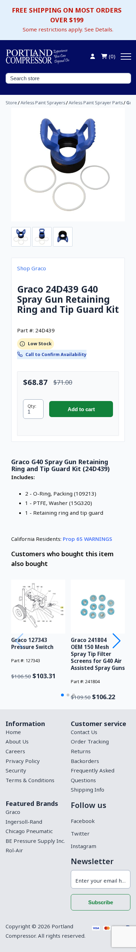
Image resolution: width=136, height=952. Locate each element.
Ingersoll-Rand (24, 821)
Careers (15, 751)
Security (16, 770)
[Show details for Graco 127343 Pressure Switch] (38, 607)
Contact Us (84, 731)
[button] (62, 695)
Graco (13, 811)
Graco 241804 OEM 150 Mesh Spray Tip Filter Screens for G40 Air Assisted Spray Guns (98, 653)
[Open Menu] (126, 56)
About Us (17, 741)
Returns (81, 751)
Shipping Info (87, 789)
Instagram (83, 846)
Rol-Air (14, 850)
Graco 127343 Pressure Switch (32, 643)
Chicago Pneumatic (29, 831)
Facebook (83, 820)
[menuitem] (35, 732)
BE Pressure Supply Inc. (35, 840)
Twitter (80, 833)
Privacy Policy (23, 760)
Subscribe (100, 902)
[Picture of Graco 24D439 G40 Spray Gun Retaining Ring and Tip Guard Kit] (68, 164)
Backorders (85, 760)
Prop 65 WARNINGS (87, 538)
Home (13, 731)
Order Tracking (90, 741)
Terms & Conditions (30, 780)
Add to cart (81, 409)
